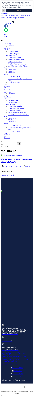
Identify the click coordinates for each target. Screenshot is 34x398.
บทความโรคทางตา (14, 82)
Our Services (7, 43)
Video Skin (11, 71)
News (5, 84)
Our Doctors (7, 48)
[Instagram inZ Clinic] (17, 374)
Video (5, 68)
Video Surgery (12, 69)
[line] (6, 31)
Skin (9, 46)
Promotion (7, 86)
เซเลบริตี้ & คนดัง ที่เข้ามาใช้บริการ (18, 66)
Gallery (6, 49)
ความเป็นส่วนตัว (6, 387)
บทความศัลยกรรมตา (14, 76)
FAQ (5, 87)
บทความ (7, 74)
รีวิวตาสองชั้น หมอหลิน (15, 57)
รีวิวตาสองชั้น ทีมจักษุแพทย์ (16, 59)
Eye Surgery (11, 45)
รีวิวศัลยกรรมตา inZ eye (15, 62)
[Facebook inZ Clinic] (17, 368)
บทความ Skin (5, 146)
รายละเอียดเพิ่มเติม (7, 175)
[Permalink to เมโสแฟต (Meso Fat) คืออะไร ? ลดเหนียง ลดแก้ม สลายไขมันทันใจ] (11, 155)
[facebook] (6, 27)
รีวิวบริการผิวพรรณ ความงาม (17, 64)
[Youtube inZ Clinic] (17, 377)
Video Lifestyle (12, 72)
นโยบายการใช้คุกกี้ (18, 387)
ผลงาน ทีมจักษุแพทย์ (14, 54)
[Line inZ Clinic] (17, 371)
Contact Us (7, 89)
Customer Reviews (9, 55)
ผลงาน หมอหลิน (13, 51)
